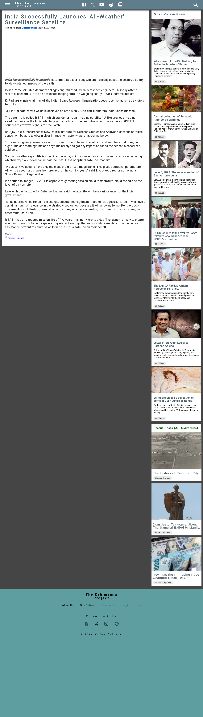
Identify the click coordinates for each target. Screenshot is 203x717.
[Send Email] (101, 5)
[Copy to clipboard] (111, 5)
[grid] (176, 509)
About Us (67, 605)
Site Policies (87, 605)
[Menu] (7, 5)
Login (126, 605)
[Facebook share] (84, 5)
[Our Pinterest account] (117, 624)
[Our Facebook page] (86, 624)
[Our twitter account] (96, 623)
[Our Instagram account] (106, 624)
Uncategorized (29, 27)
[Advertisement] (75, 53)
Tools (138, 605)
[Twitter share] (92, 4)
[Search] (195, 4)
